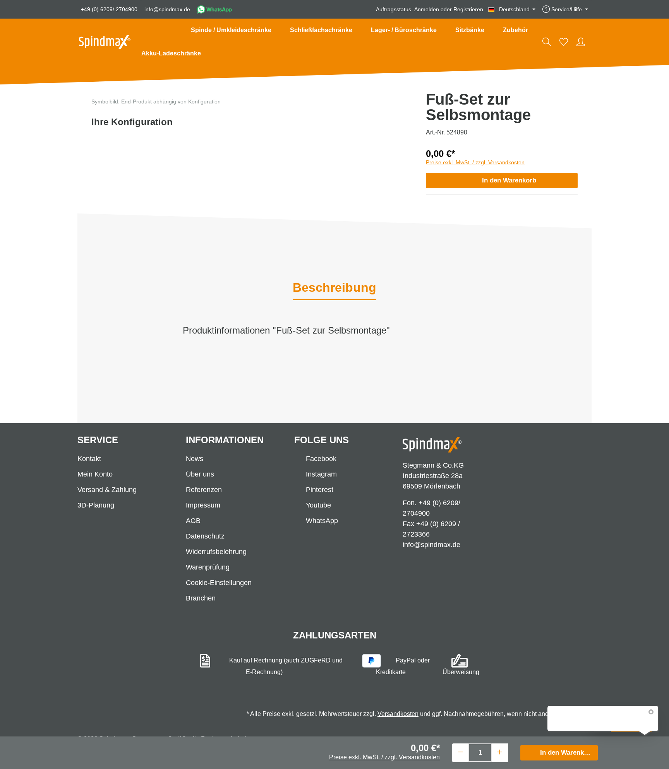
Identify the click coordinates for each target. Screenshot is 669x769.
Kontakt (89, 459)
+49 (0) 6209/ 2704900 (109, 9)
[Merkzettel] (563, 42)
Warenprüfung (208, 567)
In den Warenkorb (509, 180)
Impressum (203, 505)
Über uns (200, 474)
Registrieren (468, 9)
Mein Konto (95, 474)
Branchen (201, 598)
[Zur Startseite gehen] (104, 42)
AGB (193, 521)
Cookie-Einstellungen (219, 583)
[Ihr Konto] (580, 42)
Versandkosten (398, 714)
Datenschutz (205, 536)
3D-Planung (95, 505)
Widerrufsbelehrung (216, 552)
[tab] (334, 288)
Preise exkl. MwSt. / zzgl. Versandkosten (475, 162)
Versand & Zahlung (107, 490)
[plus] (499, 751)
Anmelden (426, 9)
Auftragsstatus (393, 9)
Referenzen (204, 490)
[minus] (460, 751)
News (194, 459)
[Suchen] (546, 42)
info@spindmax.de (167, 9)
